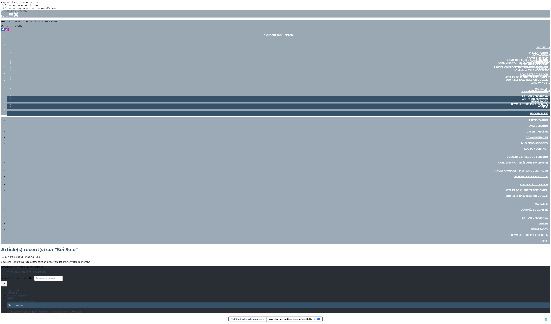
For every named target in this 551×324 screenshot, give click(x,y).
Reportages (539, 101)
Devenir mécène (537, 58)
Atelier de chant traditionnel (526, 190)
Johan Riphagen (537, 137)
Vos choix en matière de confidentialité (291, 319)
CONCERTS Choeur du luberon (527, 60)
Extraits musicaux (535, 96)
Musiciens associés (534, 143)
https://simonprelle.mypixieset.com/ (27, 272)
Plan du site (14, 290)
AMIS (545, 240)
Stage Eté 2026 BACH (534, 74)
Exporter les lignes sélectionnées (20, 2)
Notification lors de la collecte (247, 319)
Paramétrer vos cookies (20, 301)
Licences (12, 293)
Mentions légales (16, 295)
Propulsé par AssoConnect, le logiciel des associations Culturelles (44, 311)
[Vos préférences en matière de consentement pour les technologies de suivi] (546, 319)
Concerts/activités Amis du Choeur (523, 62)
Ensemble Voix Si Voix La (531, 70)
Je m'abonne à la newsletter (17, 278)
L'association (538, 126)
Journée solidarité (534, 209)
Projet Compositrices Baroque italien (521, 67)
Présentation (538, 53)
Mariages (541, 88)
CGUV (10, 298)
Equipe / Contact (536, 149)
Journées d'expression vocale (527, 80)
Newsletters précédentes (529, 104)
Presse (543, 223)
